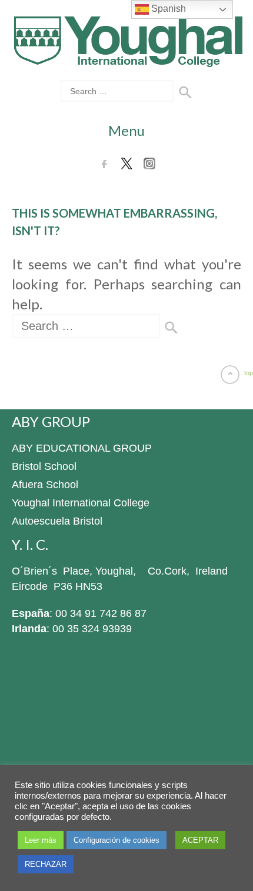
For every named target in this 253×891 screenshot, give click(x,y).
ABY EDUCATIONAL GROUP (82, 448)
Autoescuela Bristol (57, 521)
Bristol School (44, 466)
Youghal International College (80, 503)
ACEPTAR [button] (200, 840)
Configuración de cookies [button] (116, 840)
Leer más (40, 840)
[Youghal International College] (126, 59)
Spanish (167, 9)
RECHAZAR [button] (45, 864)
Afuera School (45, 484)
